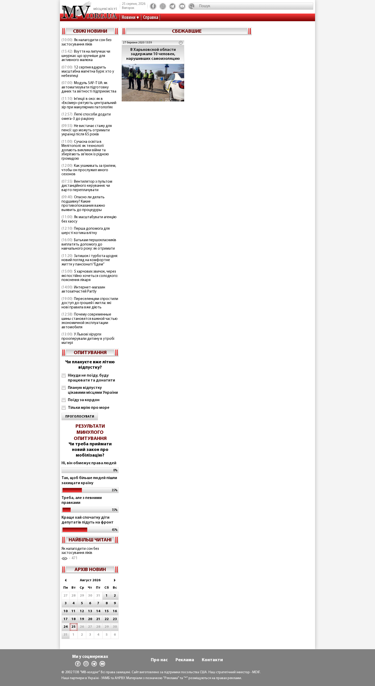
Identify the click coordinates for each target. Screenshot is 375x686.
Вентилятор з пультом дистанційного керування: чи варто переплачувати (86, 186)
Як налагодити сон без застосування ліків (86, 42)
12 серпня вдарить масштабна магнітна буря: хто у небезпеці (87, 72)
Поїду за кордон (83, 400)
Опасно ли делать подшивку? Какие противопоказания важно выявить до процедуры (83, 203)
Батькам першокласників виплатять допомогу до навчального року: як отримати (88, 244)
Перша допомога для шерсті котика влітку (85, 231)
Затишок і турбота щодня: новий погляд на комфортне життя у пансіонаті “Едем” (89, 260)
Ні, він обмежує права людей (88, 463)
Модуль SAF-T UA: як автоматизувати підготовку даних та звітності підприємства (88, 87)
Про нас (159, 660)
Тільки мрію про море (88, 408)
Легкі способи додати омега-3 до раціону (86, 117)
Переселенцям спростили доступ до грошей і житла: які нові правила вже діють (89, 303)
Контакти (212, 660)
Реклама (185, 660)
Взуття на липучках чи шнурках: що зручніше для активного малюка (85, 56)
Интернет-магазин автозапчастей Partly (83, 290)
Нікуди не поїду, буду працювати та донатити (91, 378)
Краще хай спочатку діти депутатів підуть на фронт (87, 520)
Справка (150, 17)
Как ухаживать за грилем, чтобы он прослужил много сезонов (88, 170)
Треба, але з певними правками (81, 500)
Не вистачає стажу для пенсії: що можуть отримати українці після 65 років (86, 130)
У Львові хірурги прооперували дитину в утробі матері (87, 339)
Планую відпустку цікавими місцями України (93, 390)
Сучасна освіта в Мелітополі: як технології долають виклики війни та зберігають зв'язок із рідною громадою (85, 150)
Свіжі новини (90, 31)
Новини (128, 17)
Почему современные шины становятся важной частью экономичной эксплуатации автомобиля (89, 321)
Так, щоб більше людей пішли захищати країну (89, 480)
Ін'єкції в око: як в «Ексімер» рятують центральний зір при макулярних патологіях (88, 103)
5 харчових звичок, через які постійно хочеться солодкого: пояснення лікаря (89, 276)
